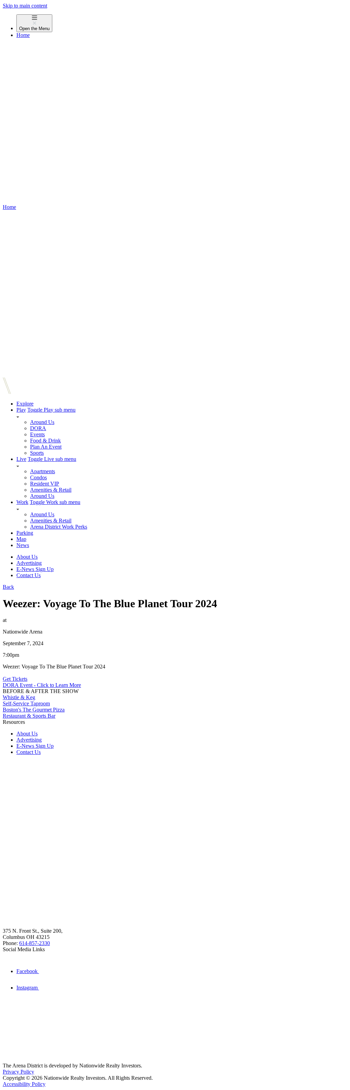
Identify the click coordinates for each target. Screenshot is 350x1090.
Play (21, 410)
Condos (38, 477)
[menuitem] (181, 23)
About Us (27, 557)
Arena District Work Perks (58, 527)
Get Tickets (15, 679)
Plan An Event (46, 447)
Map (21, 539)
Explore (24, 404)
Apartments (42, 471)
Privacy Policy (18, 1072)
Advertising (29, 563)
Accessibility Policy (24, 1084)
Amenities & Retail (50, 490)
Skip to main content (25, 6)
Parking (24, 533)
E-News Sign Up (35, 569)
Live (21, 459)
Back (8, 587)
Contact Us (28, 575)
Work (22, 502)
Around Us (42, 422)
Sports (37, 453)
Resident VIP (44, 484)
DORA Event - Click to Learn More (42, 685)
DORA (38, 428)
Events (37, 434)
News (22, 545)
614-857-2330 (34, 943)
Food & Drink (45, 440)
